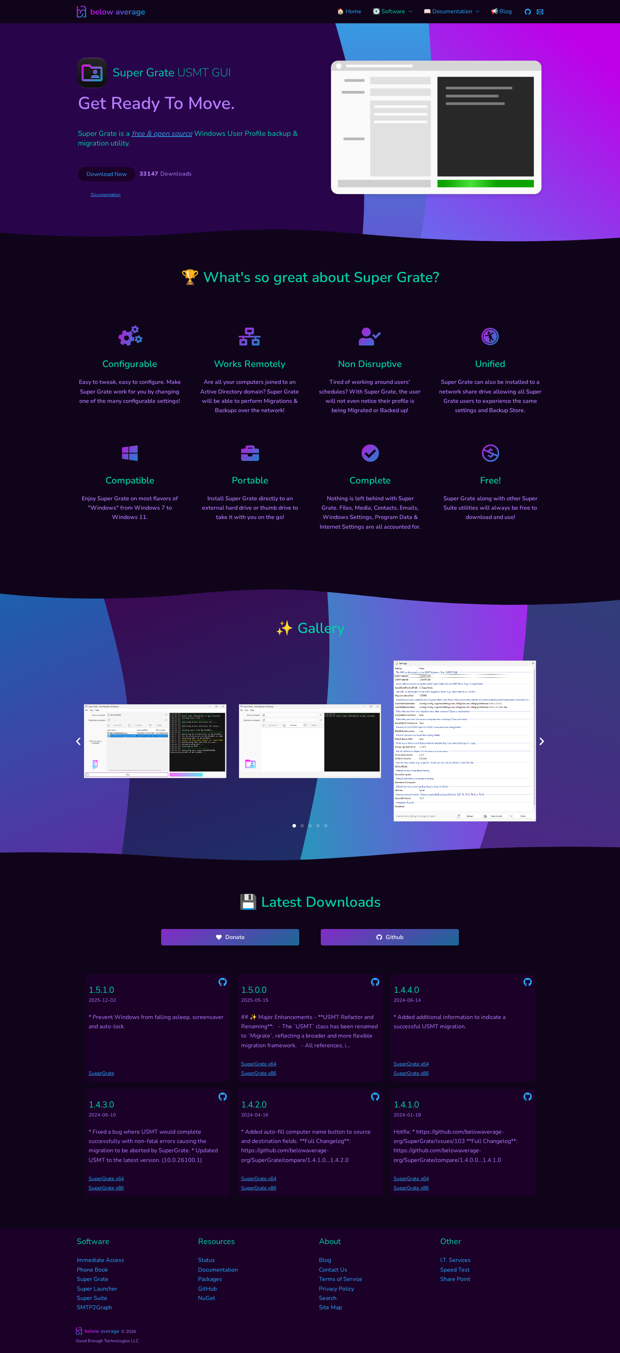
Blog (325, 1260)
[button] (78, 741)
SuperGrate (101, 1073)
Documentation (106, 194)
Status (206, 1260)
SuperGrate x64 (258, 1064)
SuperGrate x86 (258, 1073)
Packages (210, 1279)
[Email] (540, 12)
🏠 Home (349, 11)
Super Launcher (97, 1289)
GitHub (207, 1289)
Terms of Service (340, 1279)
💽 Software (389, 11)
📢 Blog (501, 11)
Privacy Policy (336, 1289)
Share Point (455, 1279)
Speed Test (455, 1270)
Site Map (330, 1307)
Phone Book (92, 1270)
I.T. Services (455, 1260)
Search (328, 1298)
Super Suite (92, 1298)
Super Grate (92, 1279)
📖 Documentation (448, 11)
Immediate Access (100, 1260)
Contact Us (333, 1270)
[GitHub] (528, 12)
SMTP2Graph (94, 1307)
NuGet (206, 1298)
